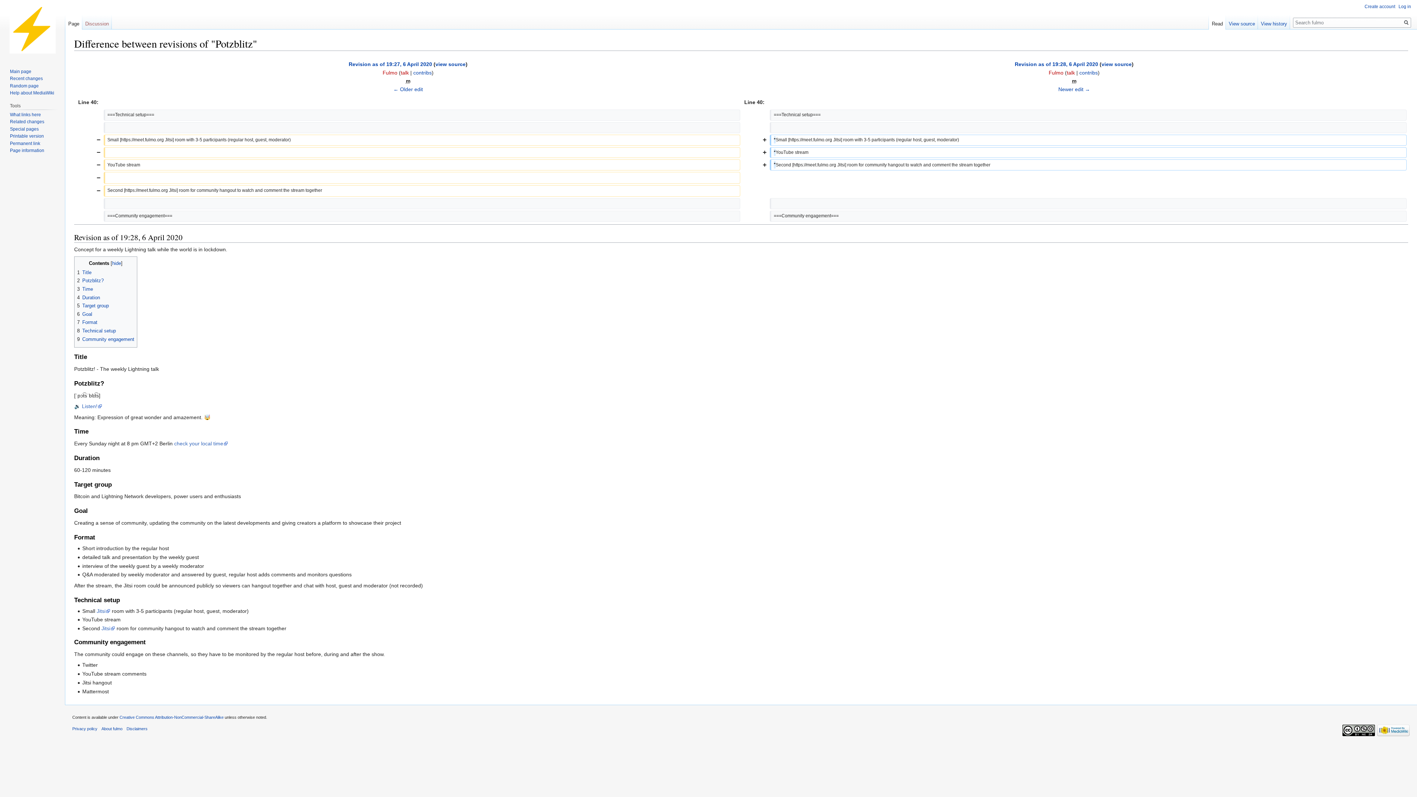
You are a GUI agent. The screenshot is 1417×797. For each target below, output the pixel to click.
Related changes (27, 121)
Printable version (27, 136)
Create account (1380, 6)
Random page (24, 86)
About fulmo (112, 729)
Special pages (24, 129)
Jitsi (101, 611)
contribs (422, 73)
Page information (27, 150)
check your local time (198, 443)
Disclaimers (137, 729)
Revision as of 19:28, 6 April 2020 (1056, 64)
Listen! (89, 406)
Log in (1405, 6)
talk (405, 73)
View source (1242, 24)
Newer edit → (1074, 89)
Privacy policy (84, 729)
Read (1217, 24)
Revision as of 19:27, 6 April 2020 (390, 64)
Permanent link (25, 143)
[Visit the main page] (32, 29)
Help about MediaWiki (32, 93)
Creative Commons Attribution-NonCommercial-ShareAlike (172, 717)
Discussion (97, 24)
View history (1274, 24)
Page (73, 24)
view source (450, 64)
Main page (20, 71)
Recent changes (26, 78)
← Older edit (408, 89)
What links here (25, 114)
